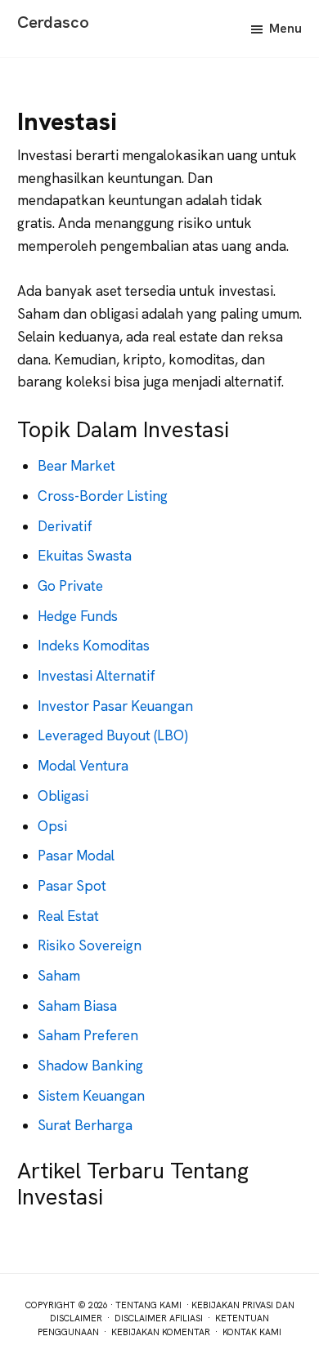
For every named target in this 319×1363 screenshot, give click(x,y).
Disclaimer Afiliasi (159, 1318)
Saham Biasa (77, 1006)
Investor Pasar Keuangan (115, 706)
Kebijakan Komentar (160, 1332)
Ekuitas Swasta (85, 556)
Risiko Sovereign (90, 945)
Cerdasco (53, 22)
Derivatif (65, 526)
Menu (285, 28)
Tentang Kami (148, 1305)
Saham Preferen (88, 1035)
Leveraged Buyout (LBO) (113, 735)
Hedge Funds (78, 616)
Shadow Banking (90, 1066)
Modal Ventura (83, 766)
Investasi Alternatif (96, 676)
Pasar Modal (76, 856)
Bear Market (76, 466)
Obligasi (63, 796)
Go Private (70, 586)
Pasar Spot (72, 886)
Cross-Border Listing (103, 496)
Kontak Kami (251, 1332)
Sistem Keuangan (91, 1096)
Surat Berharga (85, 1125)
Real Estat (68, 916)
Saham (59, 976)
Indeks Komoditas (94, 646)
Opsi (52, 826)
